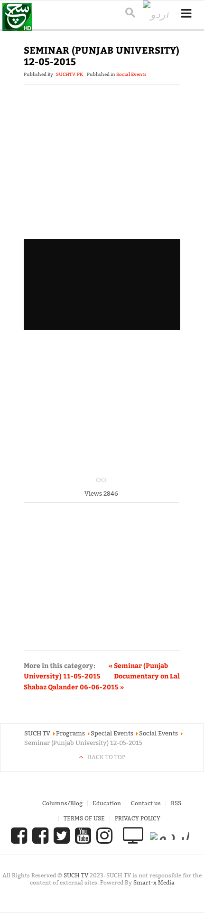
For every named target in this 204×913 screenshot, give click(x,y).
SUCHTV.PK (69, 74)
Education (107, 803)
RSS (176, 803)
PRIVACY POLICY (137, 818)
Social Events (131, 74)
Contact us (146, 803)
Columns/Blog (62, 803)
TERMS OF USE (84, 818)
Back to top (106, 757)
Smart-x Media (154, 882)
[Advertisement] (102, 173)
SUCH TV (77, 875)
